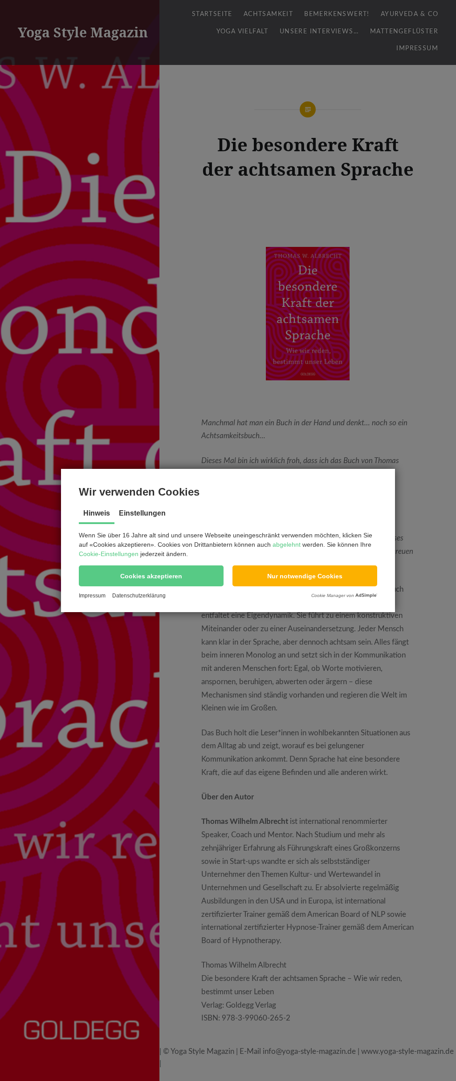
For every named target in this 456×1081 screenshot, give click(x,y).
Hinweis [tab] (96, 513)
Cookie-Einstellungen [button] (108, 553)
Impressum (92, 596)
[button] (151, 575)
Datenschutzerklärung (139, 596)
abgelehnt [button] (287, 544)
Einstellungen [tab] (142, 513)
